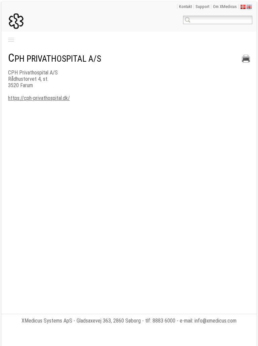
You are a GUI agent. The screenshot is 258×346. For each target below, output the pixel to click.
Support (202, 6)
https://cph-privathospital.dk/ (39, 98)
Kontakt (185, 6)
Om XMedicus (225, 6)
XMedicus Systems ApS (47, 321)
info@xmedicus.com (215, 321)
